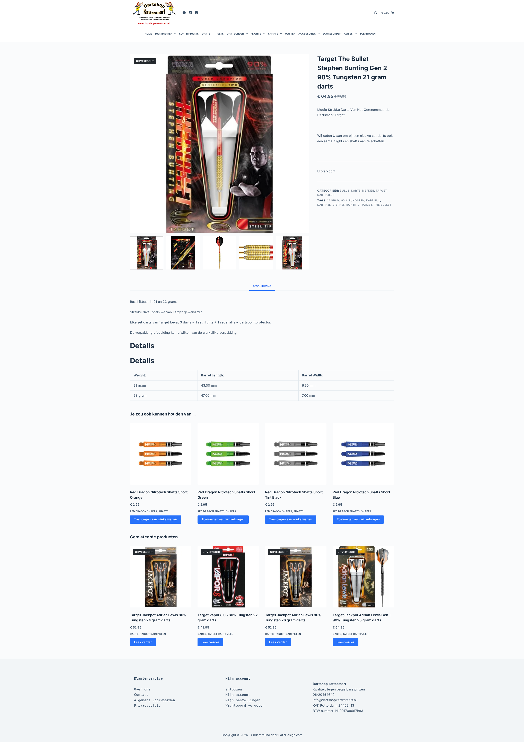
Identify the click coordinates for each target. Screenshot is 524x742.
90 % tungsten (352, 200)
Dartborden (235, 33)
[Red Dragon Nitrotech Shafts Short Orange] (160, 454)
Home (148, 33)
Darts (206, 33)
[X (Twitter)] (190, 12)
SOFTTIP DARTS (189, 33)
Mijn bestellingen (243, 700)
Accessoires (307, 33)
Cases (348, 33)
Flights (256, 33)
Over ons (142, 689)
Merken (368, 190)
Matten (290, 33)
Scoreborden (332, 33)
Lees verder (143, 642)
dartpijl (324, 204)
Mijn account (238, 695)
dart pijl (373, 200)
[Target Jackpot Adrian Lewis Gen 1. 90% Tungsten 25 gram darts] (363, 576)
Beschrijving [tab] (262, 286)
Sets (220, 33)
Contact (141, 695)
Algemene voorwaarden (154, 700)
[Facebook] (184, 12)
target (367, 204)
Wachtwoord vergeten (245, 705)
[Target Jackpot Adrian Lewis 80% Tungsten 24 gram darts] (160, 576)
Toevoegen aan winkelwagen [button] (155, 519)
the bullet (383, 204)
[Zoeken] (375, 12)
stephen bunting (346, 204)
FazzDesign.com (290, 735)
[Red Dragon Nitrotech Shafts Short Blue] (363, 454)
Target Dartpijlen (153, 633)
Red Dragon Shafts (143, 511)
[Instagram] (196, 12)
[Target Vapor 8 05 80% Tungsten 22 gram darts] (228, 576)
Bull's (344, 190)
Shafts (273, 33)
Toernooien (368, 33)
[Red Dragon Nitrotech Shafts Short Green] (228, 454)
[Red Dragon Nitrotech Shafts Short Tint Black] (295, 454)
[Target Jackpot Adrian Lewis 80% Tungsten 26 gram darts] (295, 576)
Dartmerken (163, 33)
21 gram (333, 200)
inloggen (234, 689)
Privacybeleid (147, 705)
